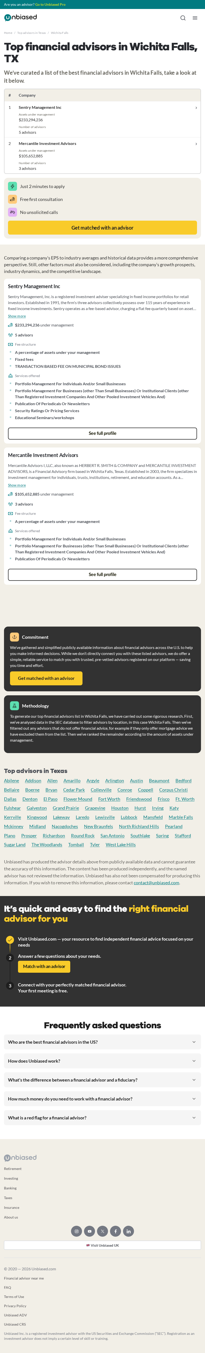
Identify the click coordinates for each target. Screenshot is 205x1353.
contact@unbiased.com (156, 882)
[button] (183, 18)
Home (8, 33)
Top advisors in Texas (31, 33)
